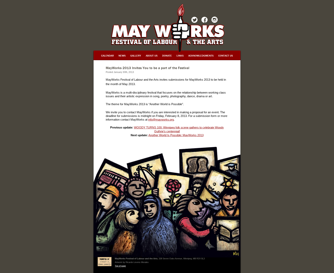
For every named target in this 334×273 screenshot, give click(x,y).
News (122, 55)
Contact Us (225, 55)
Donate (167, 55)
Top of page (120, 266)
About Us (152, 55)
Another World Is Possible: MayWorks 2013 (176, 135)
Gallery (135, 55)
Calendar (107, 55)
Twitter (194, 20)
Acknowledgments (201, 55)
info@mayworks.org (161, 119)
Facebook (204, 20)
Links (180, 55)
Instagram (214, 20)
